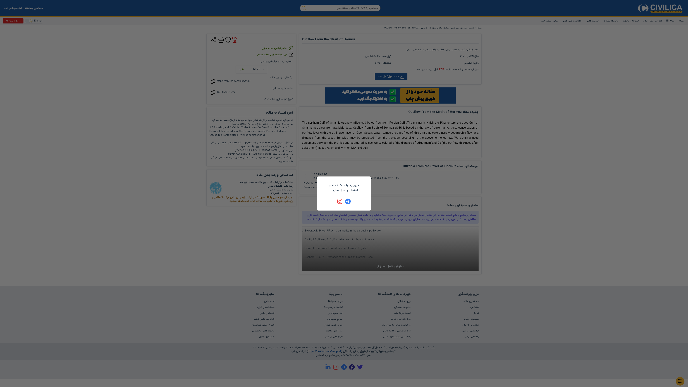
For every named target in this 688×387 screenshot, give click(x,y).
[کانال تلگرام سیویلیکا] (348, 201)
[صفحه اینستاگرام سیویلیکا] (340, 201)
